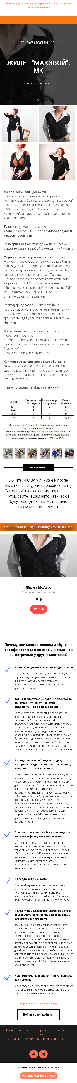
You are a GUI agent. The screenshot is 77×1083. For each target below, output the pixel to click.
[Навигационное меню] (4, 20)
